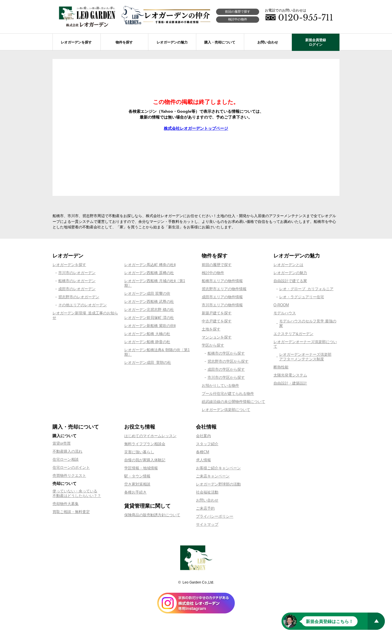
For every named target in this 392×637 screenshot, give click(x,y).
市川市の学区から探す (226, 377)
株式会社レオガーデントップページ (196, 128)
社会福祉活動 (207, 492)
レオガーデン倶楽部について (226, 410)
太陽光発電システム (290, 375)
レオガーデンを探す (69, 265)
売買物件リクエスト (69, 475)
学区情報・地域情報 (141, 468)
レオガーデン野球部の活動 (218, 484)
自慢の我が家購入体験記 (144, 460)
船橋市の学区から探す (226, 353)
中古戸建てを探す (217, 321)
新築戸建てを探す (217, 313)
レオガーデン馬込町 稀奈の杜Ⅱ (150, 265)
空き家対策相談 (137, 484)
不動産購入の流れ (67, 451)
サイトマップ (207, 524)
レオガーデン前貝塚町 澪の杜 (149, 317)
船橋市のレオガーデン (77, 281)
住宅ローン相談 (66, 459)
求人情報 (203, 460)
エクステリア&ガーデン (293, 334)
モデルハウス (284, 313)
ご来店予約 (205, 508)
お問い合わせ (207, 500)
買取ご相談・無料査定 (71, 512)
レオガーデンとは (288, 265)
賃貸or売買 (62, 443)
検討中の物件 (237, 19)
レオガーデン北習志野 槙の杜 (149, 309)
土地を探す (211, 329)
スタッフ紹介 (207, 444)
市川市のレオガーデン (77, 273)
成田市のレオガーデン (77, 289)
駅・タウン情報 (137, 476)
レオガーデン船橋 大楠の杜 (147, 334)
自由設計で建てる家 (290, 281)
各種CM (202, 452)
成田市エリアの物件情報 (222, 297)
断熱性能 (280, 367)
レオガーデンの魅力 (290, 273)
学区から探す (213, 345)
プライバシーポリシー (214, 516)
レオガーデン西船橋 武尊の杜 (149, 301)
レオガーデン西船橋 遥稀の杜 (149, 273)
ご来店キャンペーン (213, 476)
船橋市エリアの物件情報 (222, 281)
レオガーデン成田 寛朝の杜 (147, 362)
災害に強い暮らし (139, 452)
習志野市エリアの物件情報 (224, 289)
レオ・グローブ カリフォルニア (306, 289)
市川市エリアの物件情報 (222, 305)
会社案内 (203, 436)
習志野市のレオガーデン (78, 297)
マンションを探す (217, 337)
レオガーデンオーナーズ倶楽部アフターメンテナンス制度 (305, 356)
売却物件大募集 (66, 504)
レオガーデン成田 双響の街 (147, 293)
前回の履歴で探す (237, 11)
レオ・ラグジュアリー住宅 (301, 297)
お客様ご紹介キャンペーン (218, 468)
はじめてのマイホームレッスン (150, 436)
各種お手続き (135, 492)
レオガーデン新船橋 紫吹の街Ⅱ (150, 326)
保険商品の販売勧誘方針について (152, 515)
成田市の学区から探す (226, 369)
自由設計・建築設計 (290, 383)
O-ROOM (281, 305)
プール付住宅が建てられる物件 (228, 393)
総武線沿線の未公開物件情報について (233, 401)
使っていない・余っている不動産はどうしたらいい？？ (77, 493)
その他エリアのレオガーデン (82, 305)
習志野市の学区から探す (228, 361)
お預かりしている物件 (220, 385)
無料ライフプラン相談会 (144, 444)
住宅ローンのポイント (71, 467)
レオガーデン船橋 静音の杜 (147, 342)
